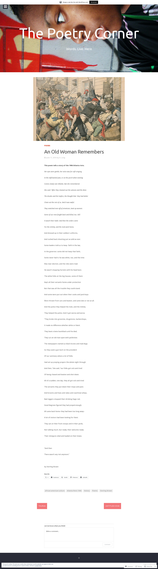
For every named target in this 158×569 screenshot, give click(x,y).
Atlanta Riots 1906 (74, 491)
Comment (107, 544)
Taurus (42, 506)
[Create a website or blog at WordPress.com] (79, 558)
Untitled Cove (112, 506)
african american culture (54, 491)
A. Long (62, 157)
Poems (47, 145)
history (87, 491)
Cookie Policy (38, 566)
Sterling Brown (106, 491)
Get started (94, 2)
